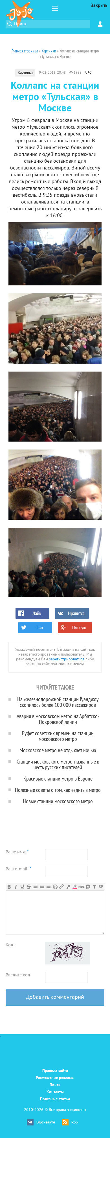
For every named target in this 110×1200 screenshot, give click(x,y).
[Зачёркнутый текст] (28, 886)
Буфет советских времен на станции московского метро (58, 736)
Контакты (55, 1092)
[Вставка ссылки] (61, 886)
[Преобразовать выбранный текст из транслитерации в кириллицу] (94, 886)
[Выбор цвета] (74, 886)
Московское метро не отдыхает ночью (57, 750)
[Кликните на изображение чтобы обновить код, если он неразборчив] (67, 963)
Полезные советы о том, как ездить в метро (58, 789)
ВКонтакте (45, 1122)
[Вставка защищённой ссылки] (68, 886)
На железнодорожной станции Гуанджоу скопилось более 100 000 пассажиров (58, 702)
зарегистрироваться (66, 659)
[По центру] (42, 886)
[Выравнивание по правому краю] (48, 886)
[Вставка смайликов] (55, 886)
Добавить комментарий (55, 997)
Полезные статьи (55, 1099)
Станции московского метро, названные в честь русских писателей (58, 764)
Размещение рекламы (55, 1078)
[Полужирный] (9, 886)
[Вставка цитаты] (88, 886)
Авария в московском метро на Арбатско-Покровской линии (58, 719)
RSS (74, 1122)
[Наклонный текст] (15, 886)
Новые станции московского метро (58, 801)
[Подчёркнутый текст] (22, 886)
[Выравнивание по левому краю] (35, 886)
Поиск (55, 1085)
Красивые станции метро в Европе (58, 778)
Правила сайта (55, 1070)
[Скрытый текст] (81, 886)
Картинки (25, 73)
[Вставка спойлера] (101, 886)
